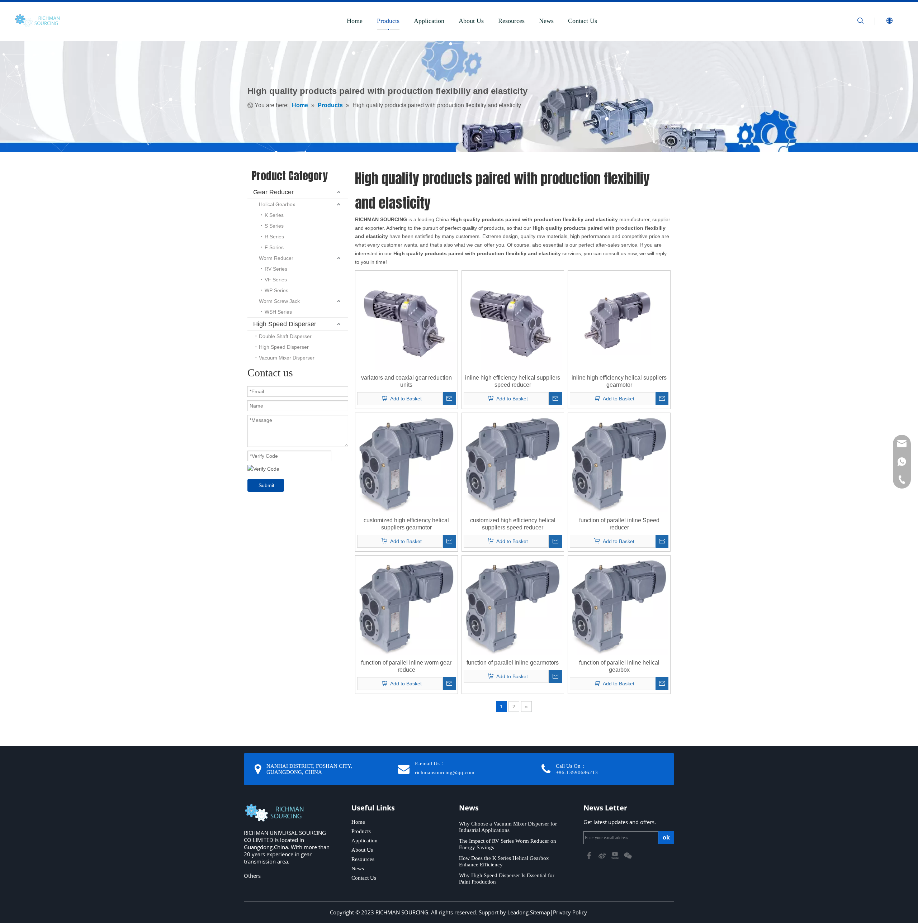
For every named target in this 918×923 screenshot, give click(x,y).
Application (429, 20)
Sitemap (540, 912)
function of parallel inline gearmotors (513, 663)
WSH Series (278, 312)
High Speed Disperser (284, 324)
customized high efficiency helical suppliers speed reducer (512, 524)
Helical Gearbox (277, 204)
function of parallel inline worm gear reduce (406, 666)
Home (355, 20)
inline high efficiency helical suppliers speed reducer (512, 381)
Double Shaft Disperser (285, 336)
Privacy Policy (570, 912)
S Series (274, 226)
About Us (471, 20)
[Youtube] (615, 855)
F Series (274, 247)
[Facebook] (589, 855)
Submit (266, 485)
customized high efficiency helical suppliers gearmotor (406, 524)
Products (388, 20)
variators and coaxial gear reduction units (406, 381)
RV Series (276, 269)
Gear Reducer (273, 192)
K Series (274, 215)
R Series (274, 236)
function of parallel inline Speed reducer (619, 524)
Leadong (518, 912)
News (546, 20)
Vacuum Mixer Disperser (286, 358)
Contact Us (582, 20)
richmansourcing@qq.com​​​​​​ (444, 772)
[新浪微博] (602, 855)
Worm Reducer (276, 258)
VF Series (276, 279)
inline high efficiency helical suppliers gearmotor (619, 381)
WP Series (276, 290)
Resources (511, 20)
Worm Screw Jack (279, 301)
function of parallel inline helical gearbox (619, 666)
